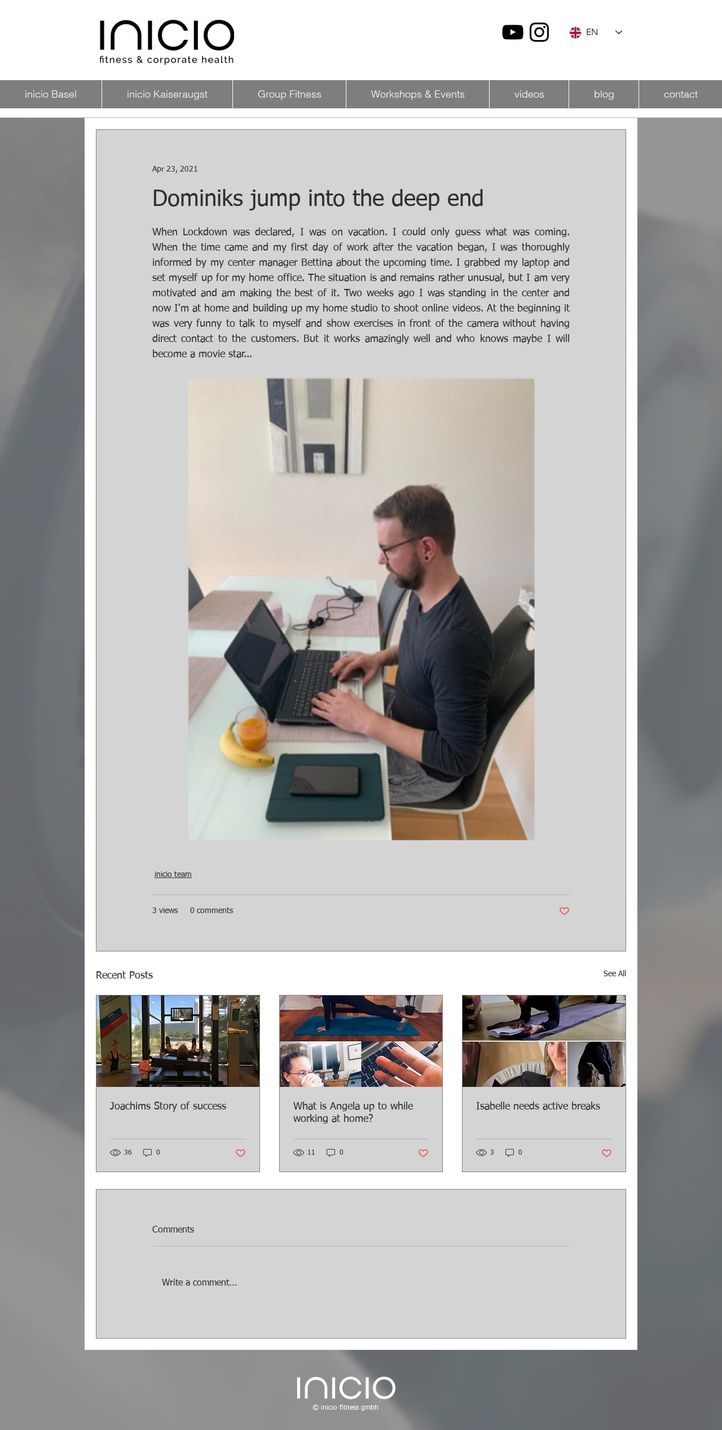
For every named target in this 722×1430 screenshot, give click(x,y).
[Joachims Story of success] (177, 1041)
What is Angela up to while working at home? (353, 1113)
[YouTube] (513, 32)
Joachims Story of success (168, 1107)
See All (615, 974)
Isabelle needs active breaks (538, 1107)
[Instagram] (539, 32)
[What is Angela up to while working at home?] (361, 1041)
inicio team (173, 875)
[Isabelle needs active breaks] (544, 1041)
